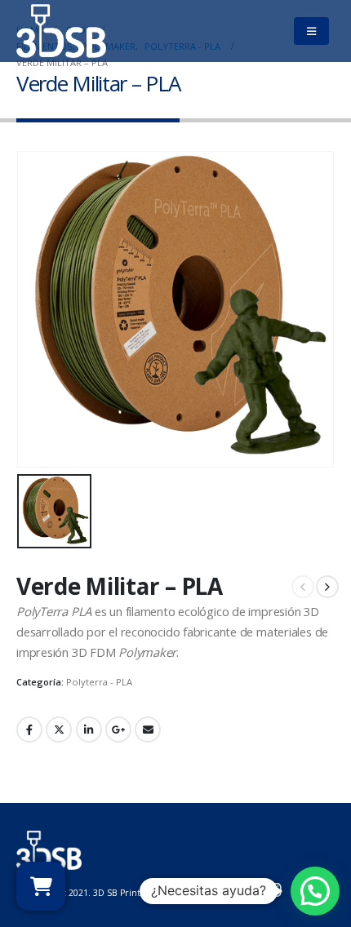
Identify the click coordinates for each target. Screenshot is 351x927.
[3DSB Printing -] (61, 31)
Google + (118, 729)
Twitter (59, 729)
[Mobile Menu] (311, 31)
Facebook (29, 729)
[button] (315, 891)
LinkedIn (89, 729)
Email (148, 729)
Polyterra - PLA (99, 682)
